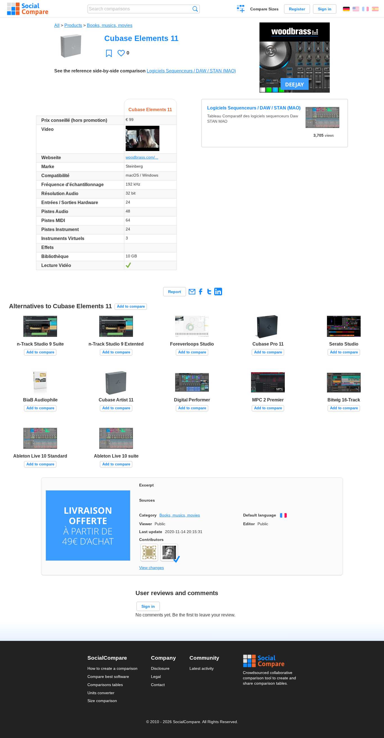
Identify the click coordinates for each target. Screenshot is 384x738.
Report (174, 291)
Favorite (109, 53)
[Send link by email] (192, 291)
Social (270, 661)
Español (375, 9)
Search (195, 9)
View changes (151, 567)
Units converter (100, 693)
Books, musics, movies (109, 25)
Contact (158, 684)
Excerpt (146, 485)
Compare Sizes (264, 9)
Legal (156, 676)
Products (73, 25)
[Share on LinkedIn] (218, 291)
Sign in (324, 9)
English (356, 9)
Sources (147, 500)
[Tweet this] (209, 291)
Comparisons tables (105, 684)
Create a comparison (241, 9)
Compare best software (108, 676)
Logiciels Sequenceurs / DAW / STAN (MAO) (191, 70)
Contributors (151, 539)
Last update (150, 531)
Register (297, 9)
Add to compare (131, 306)
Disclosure (160, 668)
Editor (249, 524)
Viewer (145, 524)
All (57, 25)
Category (148, 515)
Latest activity (201, 668)
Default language (259, 515)
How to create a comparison (112, 668)
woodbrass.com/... (142, 157)
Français (365, 9)
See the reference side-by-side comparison (100, 70)
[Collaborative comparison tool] (27, 9)
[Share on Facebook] (200, 291)
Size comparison (102, 700)
